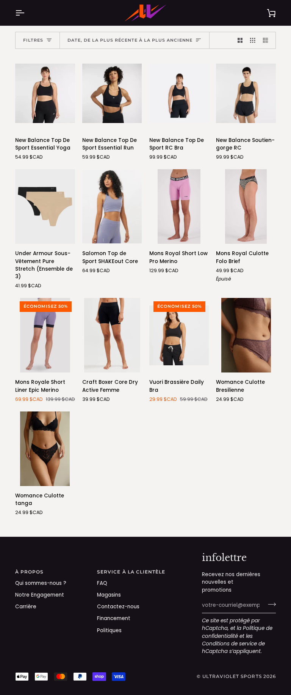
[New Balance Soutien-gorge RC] (246, 93)
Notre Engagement (39, 594)
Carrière (25, 606)
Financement (113, 618)
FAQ (102, 583)
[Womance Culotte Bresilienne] (246, 335)
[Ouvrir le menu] (26, 13)
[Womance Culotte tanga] (45, 448)
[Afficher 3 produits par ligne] (252, 40)
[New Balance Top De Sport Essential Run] (112, 93)
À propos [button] (29, 572)
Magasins (109, 594)
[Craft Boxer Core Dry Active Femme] (112, 335)
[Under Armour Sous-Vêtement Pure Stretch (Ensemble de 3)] (45, 206)
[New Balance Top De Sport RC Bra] (179, 93)
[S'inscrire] (269, 604)
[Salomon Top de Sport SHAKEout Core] (112, 206)
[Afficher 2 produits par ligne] (240, 40)
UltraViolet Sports (231, 676)
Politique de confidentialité (237, 632)
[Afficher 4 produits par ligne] (267, 40)
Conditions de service (229, 643)
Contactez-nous (118, 606)
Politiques (109, 630)
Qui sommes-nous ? (40, 583)
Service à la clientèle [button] (131, 572)
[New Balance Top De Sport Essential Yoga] (45, 93)
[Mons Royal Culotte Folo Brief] (246, 206)
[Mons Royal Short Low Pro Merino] (179, 206)
